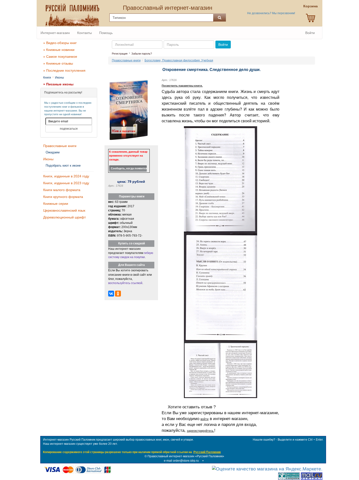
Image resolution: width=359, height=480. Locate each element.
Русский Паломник (207, 452)
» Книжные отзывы (58, 63)
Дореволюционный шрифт (64, 217)
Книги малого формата (61, 190)
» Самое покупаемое (60, 56)
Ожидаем (53, 152)
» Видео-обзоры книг (60, 43)
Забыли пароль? (141, 53)
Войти (310, 33)
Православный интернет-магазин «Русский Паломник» (186, 456)
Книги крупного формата (63, 197)
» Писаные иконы (58, 84)
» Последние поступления (64, 70)
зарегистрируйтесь (200, 431)
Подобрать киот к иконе (63, 165)
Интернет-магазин (55, 33)
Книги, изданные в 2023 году (66, 183)
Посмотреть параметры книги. (182, 85)
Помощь (106, 33)
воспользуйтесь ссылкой (125, 283)
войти (205, 419)
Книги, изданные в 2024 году (66, 176)
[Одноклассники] (118, 294)
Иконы (59, 77)
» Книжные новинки (58, 50)
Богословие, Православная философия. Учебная (179, 60)
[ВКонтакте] (111, 294)
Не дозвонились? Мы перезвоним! (271, 13)
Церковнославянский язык (64, 210)
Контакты (84, 33)
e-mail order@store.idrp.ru (181, 460)
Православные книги (59, 146)
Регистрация (119, 53)
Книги (47, 77)
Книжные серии (55, 204)
